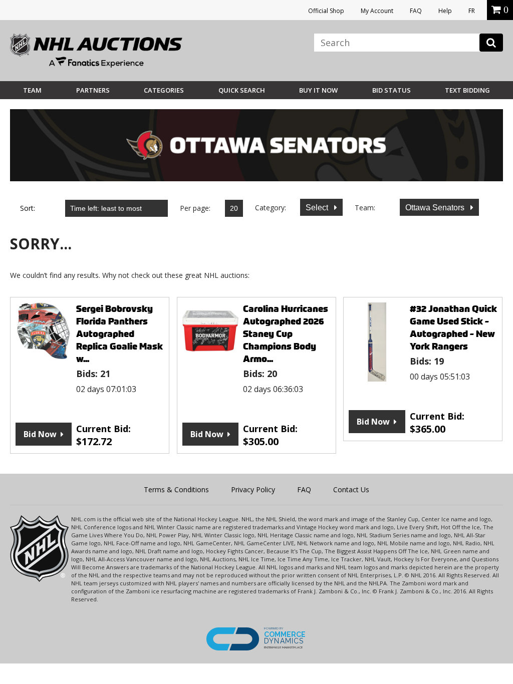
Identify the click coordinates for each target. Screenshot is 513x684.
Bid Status (391, 90)
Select (318, 207)
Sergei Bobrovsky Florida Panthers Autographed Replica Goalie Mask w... (119, 333)
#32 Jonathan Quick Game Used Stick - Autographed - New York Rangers (453, 327)
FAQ (416, 11)
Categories (164, 90)
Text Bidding (467, 90)
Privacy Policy (253, 489)
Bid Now (40, 434)
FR (471, 11)
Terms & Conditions (176, 489)
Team (32, 90)
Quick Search (241, 90)
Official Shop (326, 11)
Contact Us (351, 489)
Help (445, 11)
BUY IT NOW (318, 90)
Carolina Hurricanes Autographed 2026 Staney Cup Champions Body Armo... (285, 333)
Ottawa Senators (435, 207)
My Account (377, 11)
